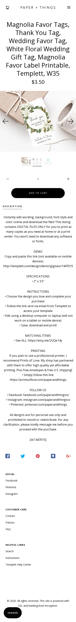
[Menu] (68, 7)
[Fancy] (53, 456)
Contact (10, 516)
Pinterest (11, 487)
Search (10, 551)
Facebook (11, 480)
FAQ (8, 529)
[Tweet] (22, 456)
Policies (10, 522)
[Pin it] (38, 456)
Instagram (12, 494)
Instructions (13, 558)
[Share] (7, 456)
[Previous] (5, 121)
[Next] (70, 121)
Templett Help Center (18, 564)
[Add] (68, 456)
